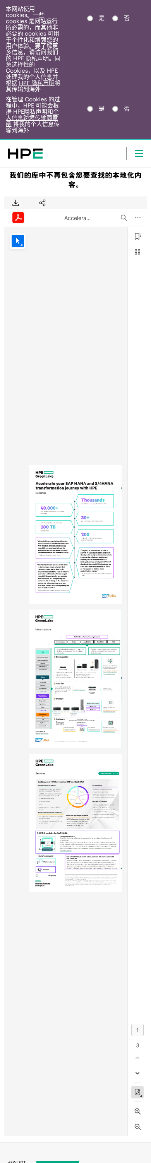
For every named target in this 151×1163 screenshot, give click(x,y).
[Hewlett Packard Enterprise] (25, 153)
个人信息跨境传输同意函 (32, 118)
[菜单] (139, 153)
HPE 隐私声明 (37, 83)
